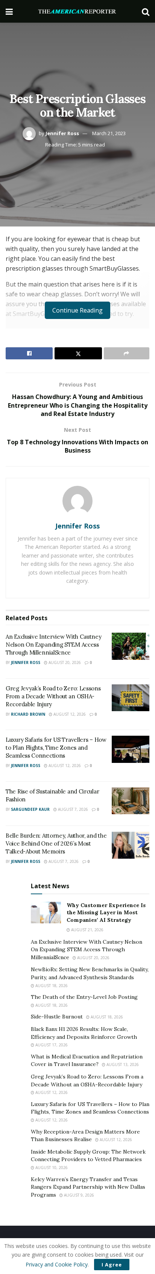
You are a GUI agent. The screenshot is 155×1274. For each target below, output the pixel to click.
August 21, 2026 (86, 929)
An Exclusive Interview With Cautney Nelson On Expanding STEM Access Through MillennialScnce (54, 644)
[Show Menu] (9, 11)
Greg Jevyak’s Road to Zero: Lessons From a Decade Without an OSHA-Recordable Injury (53, 696)
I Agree (112, 1264)
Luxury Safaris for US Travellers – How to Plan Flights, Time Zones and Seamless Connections (56, 747)
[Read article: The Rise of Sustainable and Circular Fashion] (130, 801)
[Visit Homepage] (77, 11)
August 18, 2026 (51, 985)
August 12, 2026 (69, 714)
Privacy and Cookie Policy (57, 1264)
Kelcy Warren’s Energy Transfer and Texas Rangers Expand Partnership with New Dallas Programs (88, 1187)
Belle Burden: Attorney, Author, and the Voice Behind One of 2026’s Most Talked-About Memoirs (56, 843)
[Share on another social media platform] (126, 353)
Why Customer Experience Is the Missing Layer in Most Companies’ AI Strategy (106, 912)
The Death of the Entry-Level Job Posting (84, 997)
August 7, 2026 (72, 809)
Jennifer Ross (62, 133)
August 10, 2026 (51, 1167)
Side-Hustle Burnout (57, 1016)
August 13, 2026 (122, 1064)
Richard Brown (28, 714)
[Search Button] (145, 11)
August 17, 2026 (51, 1045)
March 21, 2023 (109, 133)
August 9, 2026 (78, 1195)
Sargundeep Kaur (30, 809)
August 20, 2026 (64, 662)
